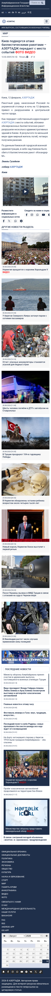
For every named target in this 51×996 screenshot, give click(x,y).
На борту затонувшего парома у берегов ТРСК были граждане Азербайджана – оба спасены (25, 740)
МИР (5, 33)
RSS (3, 923)
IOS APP (5, 930)
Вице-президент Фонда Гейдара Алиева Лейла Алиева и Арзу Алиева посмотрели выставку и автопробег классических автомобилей (24, 692)
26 (21, 961)
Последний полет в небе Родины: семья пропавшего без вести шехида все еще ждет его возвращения (23, 726)
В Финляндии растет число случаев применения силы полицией (20, 640)
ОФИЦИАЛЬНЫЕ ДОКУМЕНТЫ (16, 855)
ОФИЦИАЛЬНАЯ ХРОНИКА (14, 852)
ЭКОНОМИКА (8, 862)
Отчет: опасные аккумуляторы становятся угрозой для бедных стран (24, 363)
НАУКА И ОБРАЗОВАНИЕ (13, 877)
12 (21, 953)
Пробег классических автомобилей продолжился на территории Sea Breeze (23, 789)
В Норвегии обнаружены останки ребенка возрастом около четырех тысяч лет (23, 501)
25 (14, 961)
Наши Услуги (9, 912)
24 (7, 961)
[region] (26, 757)
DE (13, 12)
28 (33, 961)
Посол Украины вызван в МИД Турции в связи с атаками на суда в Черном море (25, 594)
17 (7, 957)
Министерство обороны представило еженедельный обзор (24, 829)
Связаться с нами (11, 902)
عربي (23, 12)
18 (14, 957)
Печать (22, 57)
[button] (25, 72)
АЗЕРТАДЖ (28, 97)
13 (27, 953)
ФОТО (4, 897)
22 (40, 957)
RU (6, 12)
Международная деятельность (18, 909)
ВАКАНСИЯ (7, 915)
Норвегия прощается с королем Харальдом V (21, 781)
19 (21, 957)
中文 (29, 12)
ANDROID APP (8, 927)
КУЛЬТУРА (6, 872)
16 (47, 953)
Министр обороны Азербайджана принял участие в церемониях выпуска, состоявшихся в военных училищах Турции (25, 677)
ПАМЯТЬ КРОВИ (9, 887)
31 (7, 965)
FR (16, 12)
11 (14, 953)
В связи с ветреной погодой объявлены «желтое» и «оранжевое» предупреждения (25, 838)
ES (19, 12)
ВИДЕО (5, 894)
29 (40, 961)
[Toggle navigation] (45, 21)
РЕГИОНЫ (6, 865)
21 (33, 957)
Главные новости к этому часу (19, 704)
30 (47, 961)
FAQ (3, 920)
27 (27, 961)
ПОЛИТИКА (7, 858)
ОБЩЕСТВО (7, 869)
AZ (3, 12)
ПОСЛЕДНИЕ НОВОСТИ (18, 669)
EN (9, 12)
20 (27, 957)
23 (47, 957)
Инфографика (9, 890)
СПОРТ (5, 880)
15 (40, 953)
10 (7, 953)
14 (33, 953)
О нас (4, 905)
